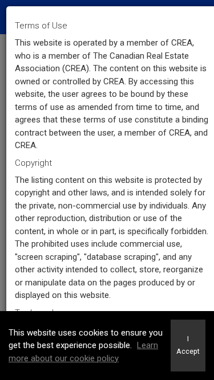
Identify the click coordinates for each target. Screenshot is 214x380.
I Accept (188, 345)
